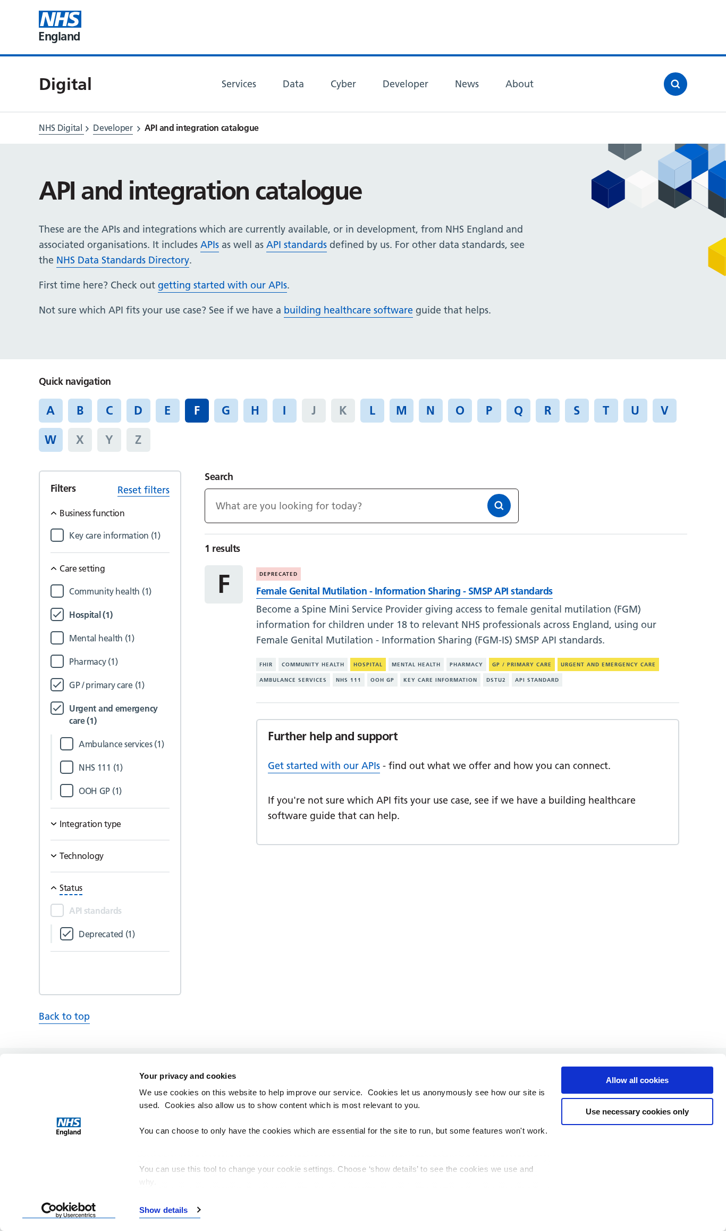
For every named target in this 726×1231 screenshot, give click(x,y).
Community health (313, 664)
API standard (537, 679)
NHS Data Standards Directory (122, 260)
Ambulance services (293, 679)
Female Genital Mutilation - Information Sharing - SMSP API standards (404, 591)
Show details (163, 1210)
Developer (112, 127)
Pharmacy (466, 664)
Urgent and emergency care (608, 664)
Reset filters (143, 490)
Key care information (440, 679)
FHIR (266, 664)
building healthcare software (348, 310)
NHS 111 (348, 679)
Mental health (416, 664)
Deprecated (278, 574)
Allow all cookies (637, 1080)
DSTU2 (496, 679)
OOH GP (382, 679)
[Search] (499, 505)
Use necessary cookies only (637, 1111)
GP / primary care (522, 664)
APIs (209, 244)
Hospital (368, 664)
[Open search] (675, 84)
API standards (296, 244)
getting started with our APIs (222, 285)
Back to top (64, 1016)
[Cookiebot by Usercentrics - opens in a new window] (68, 1210)
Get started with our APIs (324, 765)
